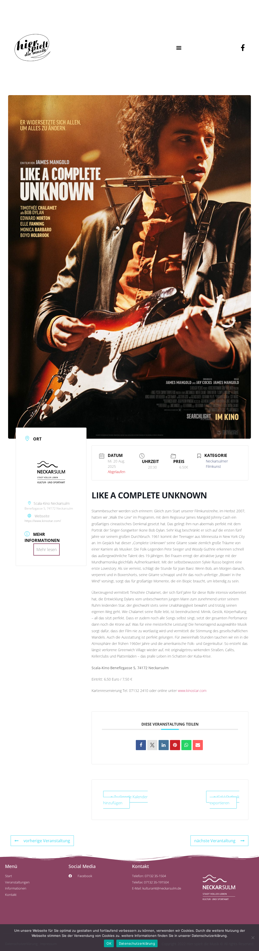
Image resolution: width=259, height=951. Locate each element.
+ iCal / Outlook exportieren (224, 799)
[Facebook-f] (243, 47)
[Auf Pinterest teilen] (175, 745)
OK (108, 943)
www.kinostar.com (192, 690)
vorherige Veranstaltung (47, 840)
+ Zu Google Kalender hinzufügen (125, 799)
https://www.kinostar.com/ (43, 521)
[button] (179, 47)
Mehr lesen (46, 549)
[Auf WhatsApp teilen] (186, 745)
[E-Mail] (198, 745)
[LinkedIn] (164, 745)
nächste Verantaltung (214, 840)
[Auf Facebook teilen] (141, 745)
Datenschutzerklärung (137, 943)
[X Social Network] (152, 745)
